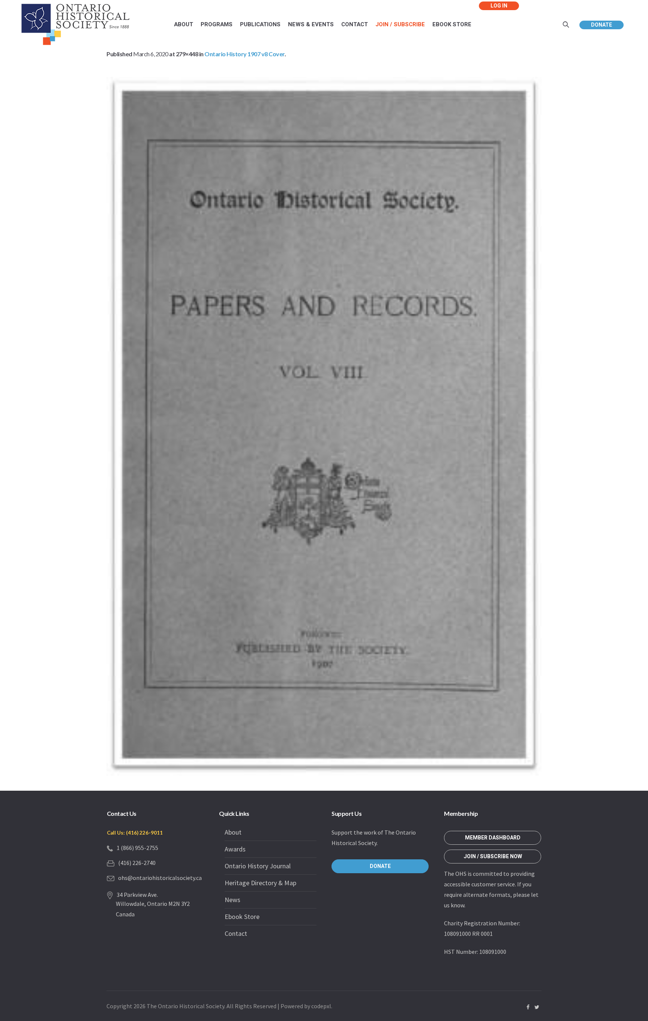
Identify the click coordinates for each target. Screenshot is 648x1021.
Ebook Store (242, 916)
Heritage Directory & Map (260, 882)
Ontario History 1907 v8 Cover (244, 53)
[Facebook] (528, 1007)
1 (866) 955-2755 (137, 847)
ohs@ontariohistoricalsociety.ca (160, 877)
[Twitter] (536, 1007)
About (233, 832)
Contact (236, 933)
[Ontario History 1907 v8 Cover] (324, 426)
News (232, 899)
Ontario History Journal (258, 866)
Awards (235, 849)
